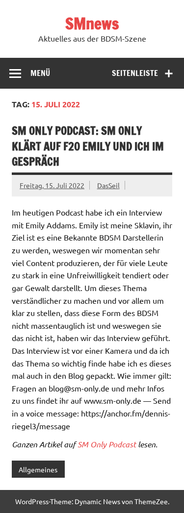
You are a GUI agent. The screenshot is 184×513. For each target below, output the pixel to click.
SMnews (92, 23)
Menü (40, 73)
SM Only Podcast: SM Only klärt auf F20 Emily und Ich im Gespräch (88, 146)
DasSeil (108, 185)
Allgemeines (38, 469)
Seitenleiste (135, 73)
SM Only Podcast (107, 444)
